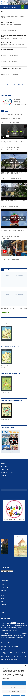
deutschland (17, 625)
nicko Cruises (21, 632)
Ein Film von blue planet (7, 49)
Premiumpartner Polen (7, 472)
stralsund (11, 635)
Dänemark (5, 627)
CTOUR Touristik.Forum (8, 7)
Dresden (24, 625)
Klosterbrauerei (23, 629)
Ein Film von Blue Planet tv (8, 42)
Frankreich (19, 627)
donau (21, 625)
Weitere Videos (5, 263)
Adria (2, 623)
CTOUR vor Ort (4, 469)
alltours (8, 623)
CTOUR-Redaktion (15, 16)
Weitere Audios (5, 312)
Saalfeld (3, 287)
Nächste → (21, 84)
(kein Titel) (3, 649)
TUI (6, 637)
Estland (8, 627)
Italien (18, 629)
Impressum (23, 695)
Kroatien (8, 630)
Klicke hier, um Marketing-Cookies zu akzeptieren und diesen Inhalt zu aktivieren (14, 161)
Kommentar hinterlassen (11, 173)
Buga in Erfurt (4, 308)
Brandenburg (20, 623)
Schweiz (24, 633)
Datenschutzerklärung (15, 695)
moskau (13, 632)
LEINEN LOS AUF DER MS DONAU (9, 646)
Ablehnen (14, 687)
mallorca (16, 630)
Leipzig (12, 630)
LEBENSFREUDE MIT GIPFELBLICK (9, 659)
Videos (6, 111)
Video (2, 16)
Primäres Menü (26, 7)
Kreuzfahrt (3, 630)
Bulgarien (3, 625)
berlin (13, 622)
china (7, 625)
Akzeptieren (14, 683)
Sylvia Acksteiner (13, 24)
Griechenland (3, 629)
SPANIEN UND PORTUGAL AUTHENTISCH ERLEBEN (14, 656)
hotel (15, 629)
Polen (2, 601)
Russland (10, 633)
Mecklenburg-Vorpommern (6, 632)
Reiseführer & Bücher (6, 478)
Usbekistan (11, 637)
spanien (3, 635)
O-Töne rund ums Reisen (7, 481)
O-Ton (2, 598)
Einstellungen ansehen (14, 691)
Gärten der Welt (10, 629)
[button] (25, 666)
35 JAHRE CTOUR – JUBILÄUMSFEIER (11, 68)
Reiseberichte (4, 466)
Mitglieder (3, 595)
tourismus (3, 637)
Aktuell (3, 463)
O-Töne (7, 269)
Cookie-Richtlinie (6, 695)
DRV (2, 627)
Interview (3, 593)
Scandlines (19, 633)
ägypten (20, 637)
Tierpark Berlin (22, 635)
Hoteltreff (3, 475)
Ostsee (2, 633)
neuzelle (17, 632)
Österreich (16, 637)
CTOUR (12, 625)
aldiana (4, 623)
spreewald (7, 635)
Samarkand (14, 633)
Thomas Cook (16, 635)
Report (2, 483)
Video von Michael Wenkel (8, 22)
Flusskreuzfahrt (13, 627)
